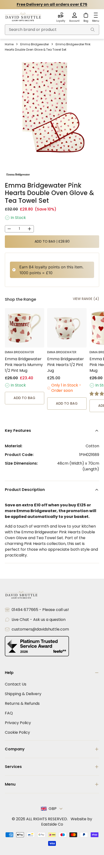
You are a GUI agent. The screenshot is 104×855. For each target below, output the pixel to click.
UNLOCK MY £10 (78, 430)
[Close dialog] (101, 405)
